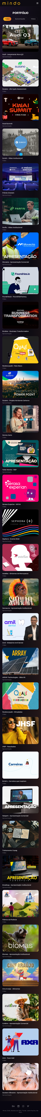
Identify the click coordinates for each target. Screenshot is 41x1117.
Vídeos (33, 19)
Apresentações (20, 19)
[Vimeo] (28, 1106)
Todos (7, 19)
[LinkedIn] (18, 1106)
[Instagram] (23, 1106)
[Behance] (13, 1106)
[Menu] (37, 3)
